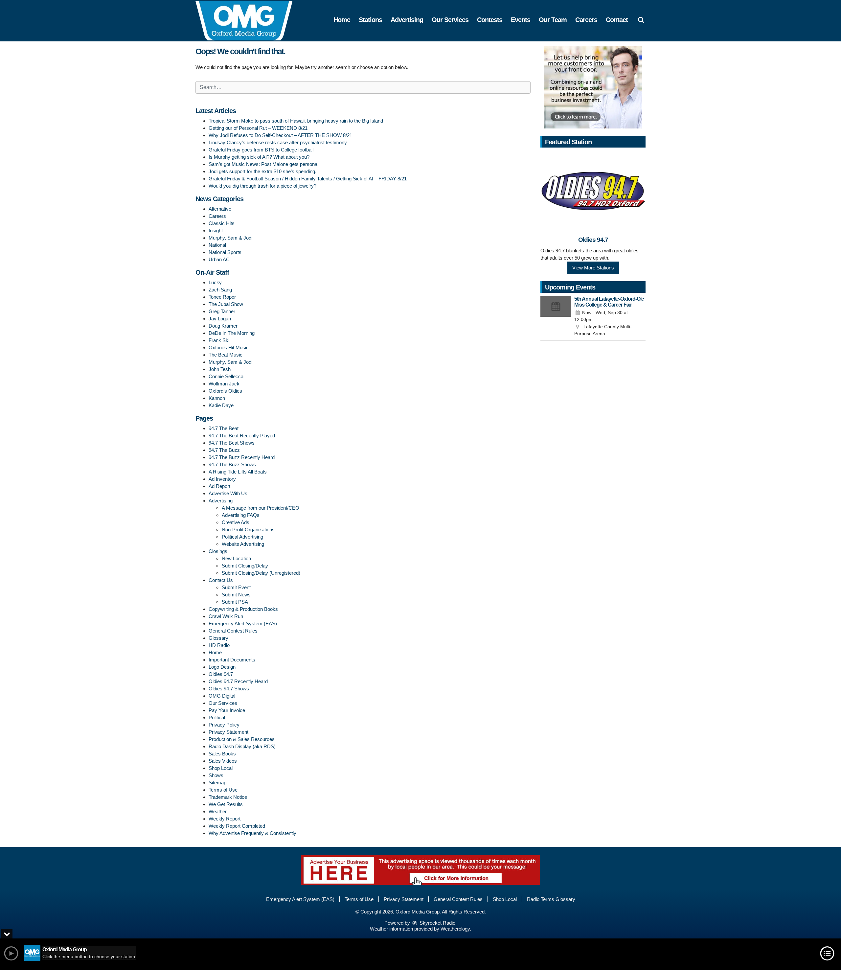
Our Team (553, 19)
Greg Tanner (222, 311)
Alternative (220, 209)
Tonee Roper (222, 297)
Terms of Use (223, 790)
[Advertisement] (593, 87)
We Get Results (226, 804)
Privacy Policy (224, 725)
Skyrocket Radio (436, 923)
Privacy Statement (228, 732)
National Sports (225, 252)
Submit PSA (235, 602)
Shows (216, 775)
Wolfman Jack (224, 383)
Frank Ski (219, 340)
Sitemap (217, 782)
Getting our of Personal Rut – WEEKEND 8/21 (258, 128)
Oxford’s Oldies (225, 391)
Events (520, 19)
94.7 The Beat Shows (232, 443)
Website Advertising (243, 544)
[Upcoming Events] (555, 316)
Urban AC (219, 259)
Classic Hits (222, 223)
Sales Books (222, 753)
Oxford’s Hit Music (229, 347)
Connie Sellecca (226, 376)
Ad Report (219, 486)
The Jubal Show (226, 304)
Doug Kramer (223, 326)
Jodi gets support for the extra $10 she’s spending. (262, 171)
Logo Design (222, 667)
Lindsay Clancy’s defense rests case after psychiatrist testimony (278, 142)
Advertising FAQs (241, 515)
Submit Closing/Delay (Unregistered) (261, 573)
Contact (617, 19)
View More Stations (593, 267)
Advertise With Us (228, 493)
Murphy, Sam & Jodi (230, 238)
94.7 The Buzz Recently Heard (242, 457)
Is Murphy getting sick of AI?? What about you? (259, 157)
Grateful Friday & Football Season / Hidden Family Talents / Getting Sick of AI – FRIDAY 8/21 (308, 178)
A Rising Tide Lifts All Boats (238, 471)
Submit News (236, 594)
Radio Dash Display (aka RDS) (242, 746)
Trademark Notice (228, 797)
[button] (641, 19)
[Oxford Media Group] (248, 20)
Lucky (215, 282)
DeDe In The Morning (232, 333)
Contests (489, 19)
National (217, 245)
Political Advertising (242, 537)
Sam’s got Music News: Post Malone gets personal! (264, 164)
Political (217, 717)
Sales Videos (223, 761)
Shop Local (221, 768)
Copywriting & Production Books (243, 609)
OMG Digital (222, 696)
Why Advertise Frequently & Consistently (252, 833)
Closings (218, 551)
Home (341, 19)
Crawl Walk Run (226, 616)
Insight (216, 230)
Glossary (218, 638)
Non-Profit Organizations (248, 529)
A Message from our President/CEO (260, 508)
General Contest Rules (233, 631)
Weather (218, 811)
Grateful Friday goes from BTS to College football (261, 149)
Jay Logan (220, 318)
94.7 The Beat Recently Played (242, 435)
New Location (236, 558)
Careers (586, 19)
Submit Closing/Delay (245, 565)
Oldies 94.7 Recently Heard (238, 681)
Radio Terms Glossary (551, 899)
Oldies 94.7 (221, 674)
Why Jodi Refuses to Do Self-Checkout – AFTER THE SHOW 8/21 (280, 135)
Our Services (450, 19)
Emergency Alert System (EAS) (243, 623)
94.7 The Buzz (224, 450)
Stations (370, 19)
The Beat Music (225, 355)
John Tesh (220, 369)
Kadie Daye (221, 405)
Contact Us (221, 580)
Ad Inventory (222, 479)
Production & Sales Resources (242, 739)
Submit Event (236, 587)
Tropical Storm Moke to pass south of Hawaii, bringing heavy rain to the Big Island (296, 121)
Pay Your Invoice (227, 710)
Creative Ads (235, 522)
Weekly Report (224, 818)
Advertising (407, 19)
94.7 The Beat (224, 428)
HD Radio (219, 645)
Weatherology (455, 929)
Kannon (217, 398)
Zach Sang (220, 289)
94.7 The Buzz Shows (232, 464)
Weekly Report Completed (237, 826)
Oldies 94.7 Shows (229, 688)
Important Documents (232, 659)
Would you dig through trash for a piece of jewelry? (262, 186)
